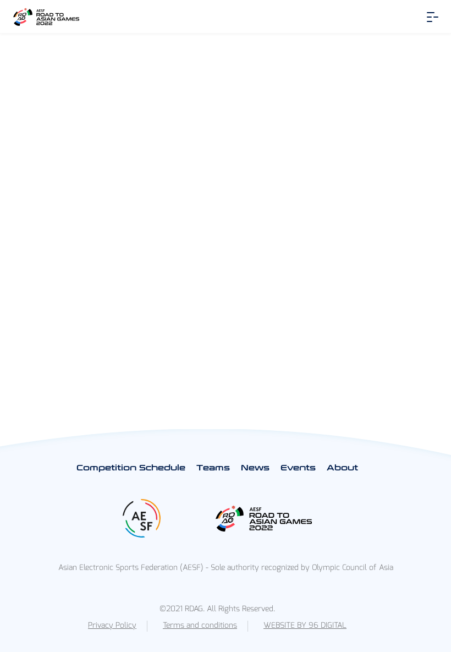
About (342, 468)
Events (298, 468)
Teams (213, 468)
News (255, 468)
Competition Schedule (130, 468)
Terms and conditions (200, 625)
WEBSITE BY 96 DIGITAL (304, 625)
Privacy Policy (112, 625)
